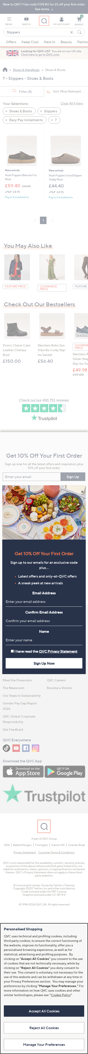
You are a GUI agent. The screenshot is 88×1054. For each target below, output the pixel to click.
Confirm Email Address (44, 612)
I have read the (45, 651)
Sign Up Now (44, 663)
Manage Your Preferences (44, 1044)
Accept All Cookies (44, 1011)
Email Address (44, 593)
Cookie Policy (61, 995)
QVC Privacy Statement (58, 651)
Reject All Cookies (44, 1028)
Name (44, 631)
